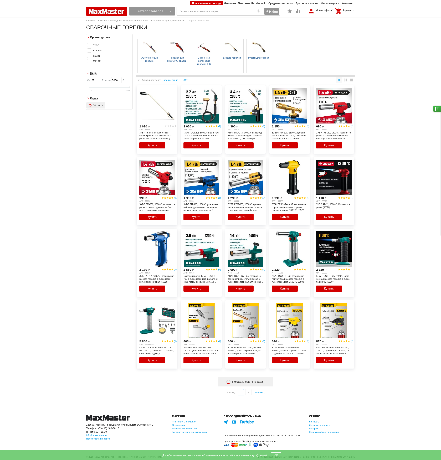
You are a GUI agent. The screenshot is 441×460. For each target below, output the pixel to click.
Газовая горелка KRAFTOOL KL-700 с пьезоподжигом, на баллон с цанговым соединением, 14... (200, 279)
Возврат (313, 428)
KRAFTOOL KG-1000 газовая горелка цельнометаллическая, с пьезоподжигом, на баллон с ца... (245, 279)
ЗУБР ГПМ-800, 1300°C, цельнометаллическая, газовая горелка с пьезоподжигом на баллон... (245, 207)
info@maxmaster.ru (96, 435)
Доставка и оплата (307, 3)
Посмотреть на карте (98, 438)
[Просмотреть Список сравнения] (298, 13)
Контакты (347, 3)
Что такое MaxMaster (184, 421)
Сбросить (98, 105)
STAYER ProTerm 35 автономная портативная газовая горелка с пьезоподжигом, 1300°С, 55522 (289, 207)
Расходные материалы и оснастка (129, 20)
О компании (179, 425)
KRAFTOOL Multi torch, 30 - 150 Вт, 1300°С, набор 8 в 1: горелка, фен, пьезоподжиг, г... (156, 350)
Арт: (141, 129)
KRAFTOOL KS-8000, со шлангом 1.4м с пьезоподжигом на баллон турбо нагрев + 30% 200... (200, 135)
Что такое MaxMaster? (251, 3)
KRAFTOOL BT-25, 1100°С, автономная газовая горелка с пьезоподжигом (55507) (333, 279)
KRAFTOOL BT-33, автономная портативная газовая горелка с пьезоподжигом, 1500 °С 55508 (288, 279)
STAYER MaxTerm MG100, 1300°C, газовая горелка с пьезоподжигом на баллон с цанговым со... (289, 350)
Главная (90, 20)
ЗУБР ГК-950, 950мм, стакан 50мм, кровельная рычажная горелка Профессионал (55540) (156, 135)
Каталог (102, 20)
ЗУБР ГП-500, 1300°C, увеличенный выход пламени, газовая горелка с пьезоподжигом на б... (200, 207)
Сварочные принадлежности (167, 20)
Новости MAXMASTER (184, 428)
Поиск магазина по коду (206, 3)
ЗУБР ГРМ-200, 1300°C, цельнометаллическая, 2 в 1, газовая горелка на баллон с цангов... (289, 135)
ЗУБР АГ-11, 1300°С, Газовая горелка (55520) (333, 206)
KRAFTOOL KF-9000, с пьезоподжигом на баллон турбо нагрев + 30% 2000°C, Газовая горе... (245, 135)
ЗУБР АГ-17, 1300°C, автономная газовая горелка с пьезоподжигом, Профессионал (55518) (156, 279)
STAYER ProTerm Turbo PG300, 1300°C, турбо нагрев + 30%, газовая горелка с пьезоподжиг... (333, 350)
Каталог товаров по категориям (189, 432)
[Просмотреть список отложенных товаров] (290, 13)
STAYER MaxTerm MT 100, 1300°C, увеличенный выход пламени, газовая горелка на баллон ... (200, 350)
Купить (152, 145)
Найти (273, 11)
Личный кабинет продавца (324, 432)
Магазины (230, 3)
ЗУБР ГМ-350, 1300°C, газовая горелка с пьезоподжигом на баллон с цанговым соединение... (157, 207)
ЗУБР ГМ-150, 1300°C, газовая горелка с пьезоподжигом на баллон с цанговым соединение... (333, 135)
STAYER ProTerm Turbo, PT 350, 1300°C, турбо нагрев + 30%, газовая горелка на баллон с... (244, 350)
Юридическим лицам (280, 3)
